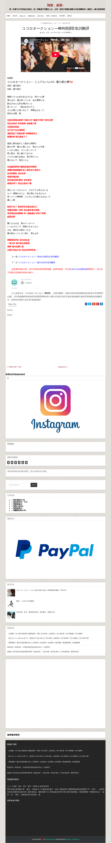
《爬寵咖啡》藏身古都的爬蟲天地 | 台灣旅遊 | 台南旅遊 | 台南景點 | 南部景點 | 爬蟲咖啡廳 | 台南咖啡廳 (43, 642)
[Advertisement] (23, 693)
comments (67, 32)
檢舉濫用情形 (13, 734)
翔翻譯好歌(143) (19, 510)
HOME (8, 16)
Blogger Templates (72, 839)
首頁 (19, 367)
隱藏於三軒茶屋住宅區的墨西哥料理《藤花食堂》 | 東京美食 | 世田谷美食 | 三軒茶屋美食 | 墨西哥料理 (43, 652)
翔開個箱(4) (17, 504)
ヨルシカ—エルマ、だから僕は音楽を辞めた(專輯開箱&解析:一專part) (41, 590)
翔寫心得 (22, 16)
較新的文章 (12, 367)
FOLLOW (15, 16)
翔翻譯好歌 (31, 16)
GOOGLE (69, 16)
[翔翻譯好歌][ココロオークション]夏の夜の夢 (56, 23)
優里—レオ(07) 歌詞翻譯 (25, 601)
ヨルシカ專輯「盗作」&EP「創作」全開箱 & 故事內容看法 (28, 786)
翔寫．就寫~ (55, 5)
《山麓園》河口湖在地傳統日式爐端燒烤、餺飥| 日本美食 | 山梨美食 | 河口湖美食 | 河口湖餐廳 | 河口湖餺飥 (45, 633)
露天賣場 (41, 16)
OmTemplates (50, 839)
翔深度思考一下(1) (20, 502)
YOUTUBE (62, 16)
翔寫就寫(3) (17, 508)
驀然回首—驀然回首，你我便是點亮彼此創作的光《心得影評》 (29, 647)
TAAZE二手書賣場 (51, 16)
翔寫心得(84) (18, 506)
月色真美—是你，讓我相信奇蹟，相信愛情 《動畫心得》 (36, 612)
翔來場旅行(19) (19, 500)
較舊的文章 (62, 367)
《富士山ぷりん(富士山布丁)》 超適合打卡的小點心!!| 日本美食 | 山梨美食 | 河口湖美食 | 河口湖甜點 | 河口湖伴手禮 (48, 638)
